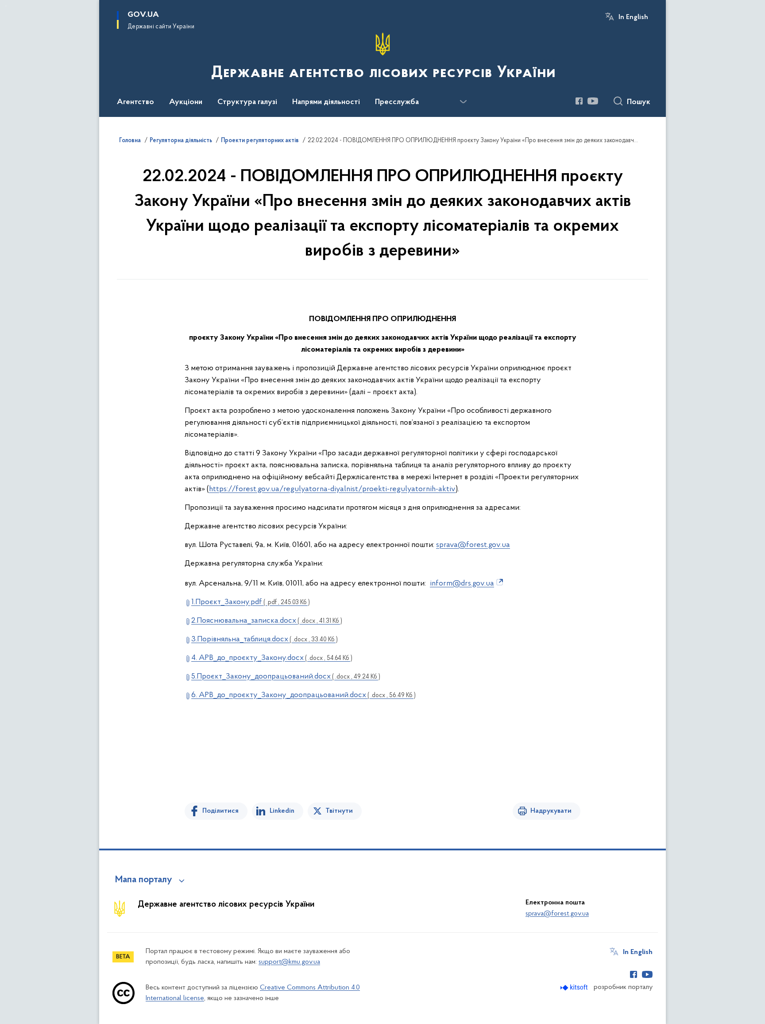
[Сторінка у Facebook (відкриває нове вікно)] (579, 101)
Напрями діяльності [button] (326, 102)
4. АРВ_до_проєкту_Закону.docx (271, 658)
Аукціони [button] (185, 102)
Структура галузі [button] (247, 102)
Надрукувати (551, 811)
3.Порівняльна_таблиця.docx (264, 640)
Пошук (638, 102)
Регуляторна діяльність (181, 141)
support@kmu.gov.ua (289, 962)
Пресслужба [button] (397, 102)
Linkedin (282, 811)
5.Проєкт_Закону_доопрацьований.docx (285, 677)
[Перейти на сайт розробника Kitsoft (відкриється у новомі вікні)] (574, 987)
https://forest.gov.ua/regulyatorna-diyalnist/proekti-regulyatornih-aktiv (332, 489)
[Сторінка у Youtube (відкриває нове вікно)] (592, 101)
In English (633, 17)
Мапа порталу (143, 880)
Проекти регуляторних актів (260, 141)
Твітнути (339, 811)
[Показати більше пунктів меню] (463, 102)
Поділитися (220, 811)
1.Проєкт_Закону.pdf (250, 602)
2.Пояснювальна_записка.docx (266, 621)
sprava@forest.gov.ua (473, 545)
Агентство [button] (135, 102)
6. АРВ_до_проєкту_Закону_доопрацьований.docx (303, 695)
